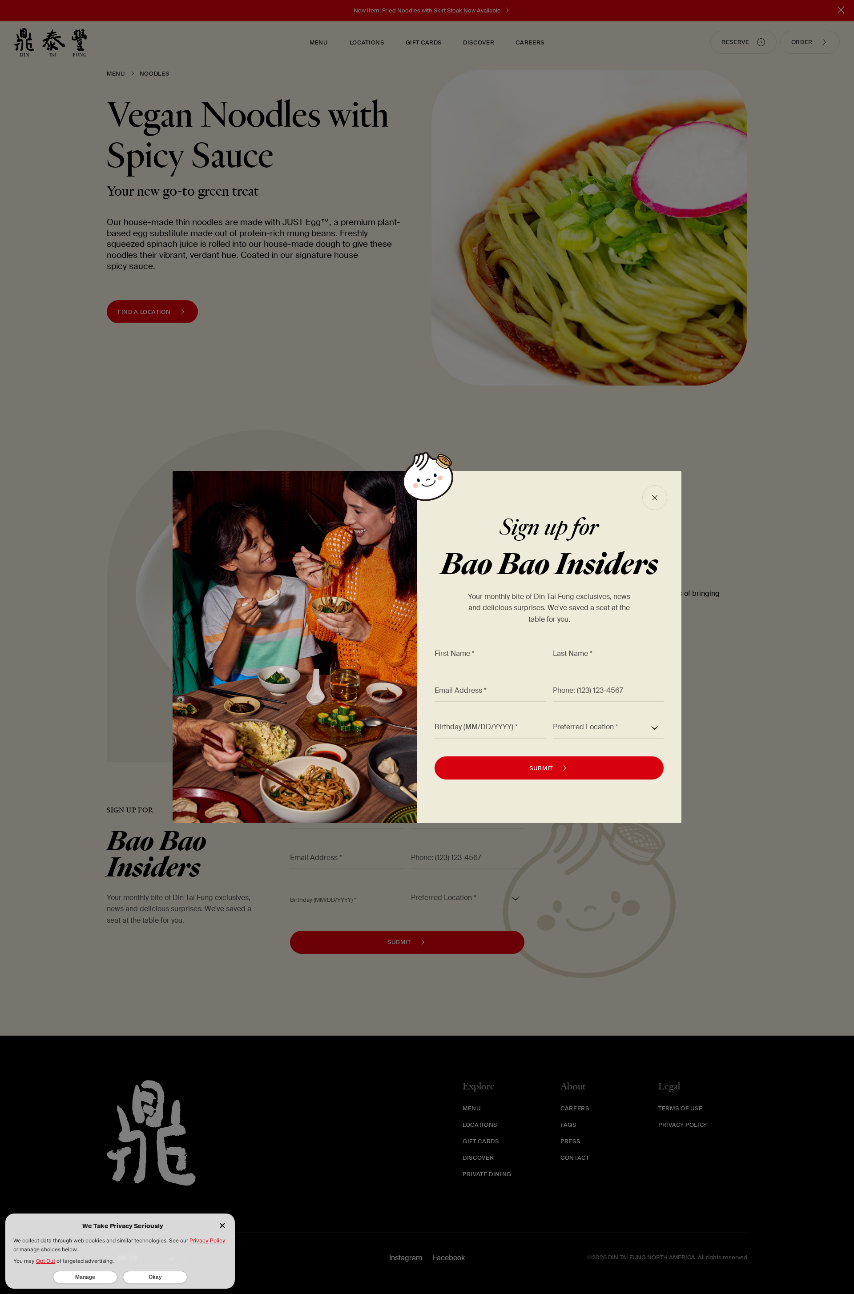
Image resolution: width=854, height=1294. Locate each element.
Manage (85, 1277)
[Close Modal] (654, 497)
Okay (155, 1277)
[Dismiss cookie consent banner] (222, 1226)
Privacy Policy (207, 1240)
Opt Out (45, 1261)
